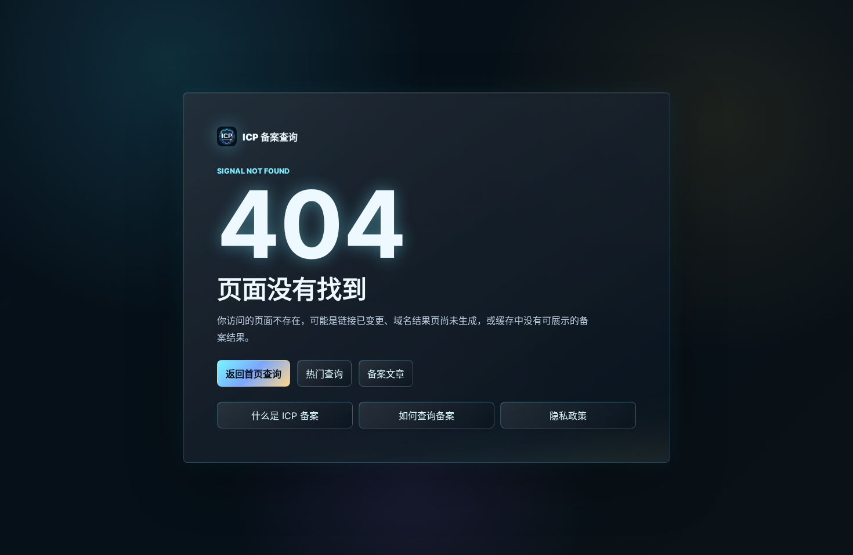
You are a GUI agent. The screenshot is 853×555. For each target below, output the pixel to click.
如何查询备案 (426, 415)
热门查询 (324, 374)
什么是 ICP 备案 (285, 415)
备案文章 (385, 374)
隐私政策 (568, 415)
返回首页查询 (253, 374)
